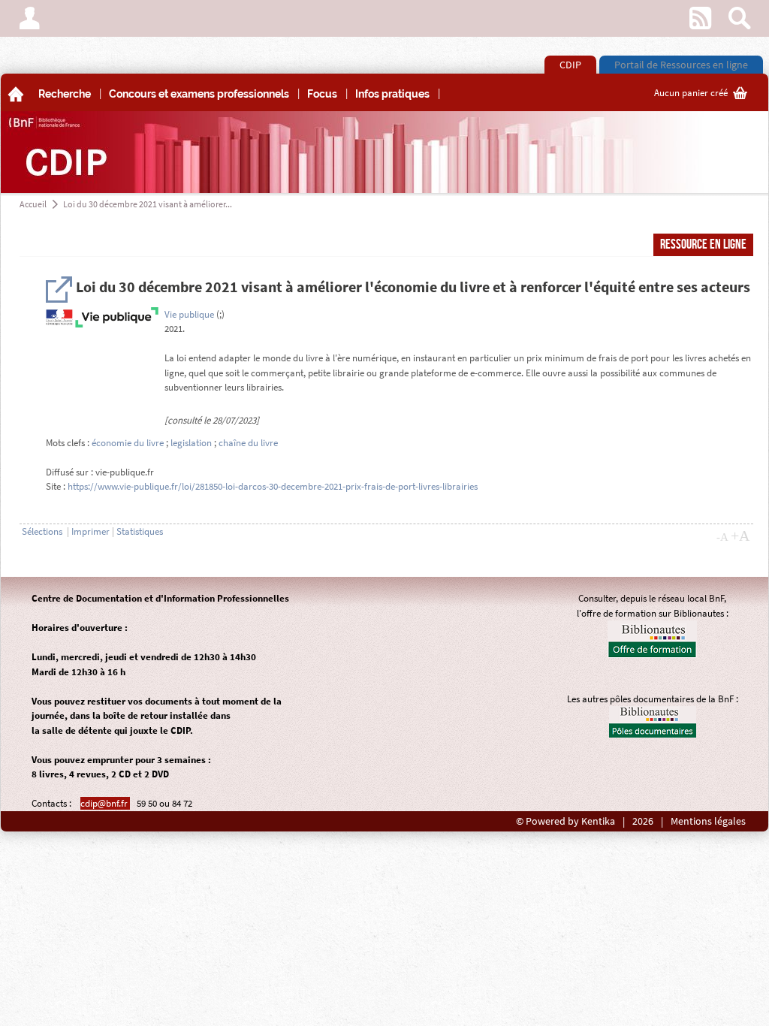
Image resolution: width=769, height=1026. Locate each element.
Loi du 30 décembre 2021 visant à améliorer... (147, 204)
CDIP (570, 64)
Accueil (33, 204)
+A (740, 535)
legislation (191, 442)
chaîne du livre (248, 442)
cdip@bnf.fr (105, 803)
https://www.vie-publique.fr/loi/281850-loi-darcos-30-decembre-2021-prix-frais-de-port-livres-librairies (273, 486)
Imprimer (90, 531)
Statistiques (139, 531)
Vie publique (189, 314)
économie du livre (128, 442)
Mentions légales (708, 821)
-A (722, 537)
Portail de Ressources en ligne (681, 64)
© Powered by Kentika (565, 821)
